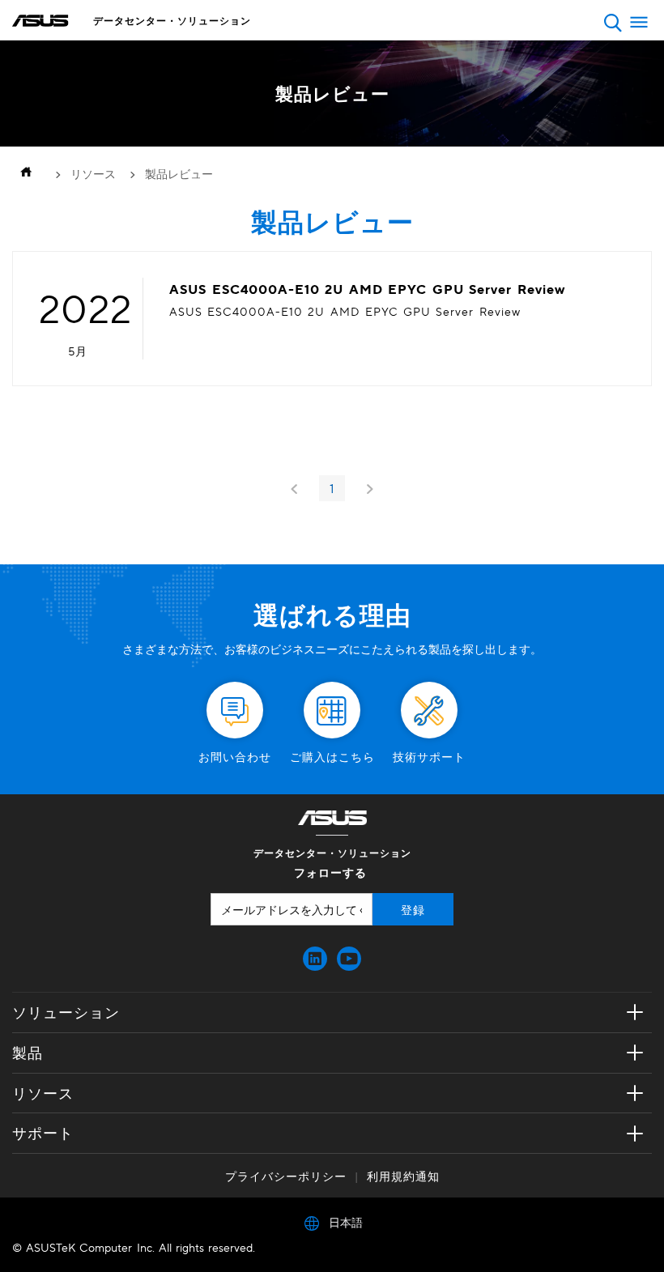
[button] (612, 22)
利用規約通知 (403, 1175)
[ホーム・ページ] (30, 173)
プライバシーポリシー (286, 1175)
